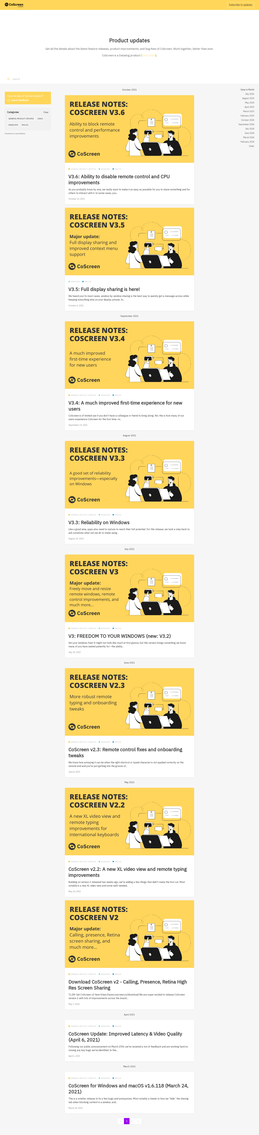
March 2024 (248, 137)
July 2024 (249, 128)
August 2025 (248, 98)
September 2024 (246, 124)
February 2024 (247, 141)
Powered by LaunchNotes (15, 133)
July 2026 (249, 94)
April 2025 (249, 107)
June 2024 (249, 133)
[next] (138, 1121)
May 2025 (249, 102)
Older (251, 146)
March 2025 (248, 111)
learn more (148, 55)
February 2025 (247, 115)
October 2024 (247, 120)
